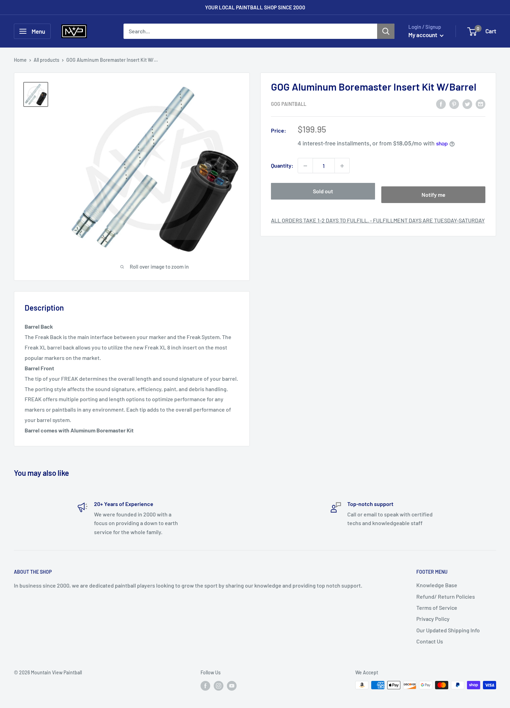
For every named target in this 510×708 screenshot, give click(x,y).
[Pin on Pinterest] (454, 103)
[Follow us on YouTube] (232, 686)
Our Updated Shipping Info (448, 630)
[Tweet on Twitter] (467, 103)
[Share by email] (480, 103)
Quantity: (282, 165)
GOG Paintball (288, 104)
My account (423, 34)
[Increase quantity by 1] (342, 166)
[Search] (385, 31)
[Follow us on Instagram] (218, 686)
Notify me (433, 195)
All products (46, 60)
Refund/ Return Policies (445, 596)
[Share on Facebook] (441, 103)
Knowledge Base (436, 585)
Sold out (323, 191)
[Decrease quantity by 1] (305, 166)
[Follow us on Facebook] (205, 686)
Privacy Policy (433, 618)
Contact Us (429, 641)
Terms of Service (436, 607)
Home (20, 60)
